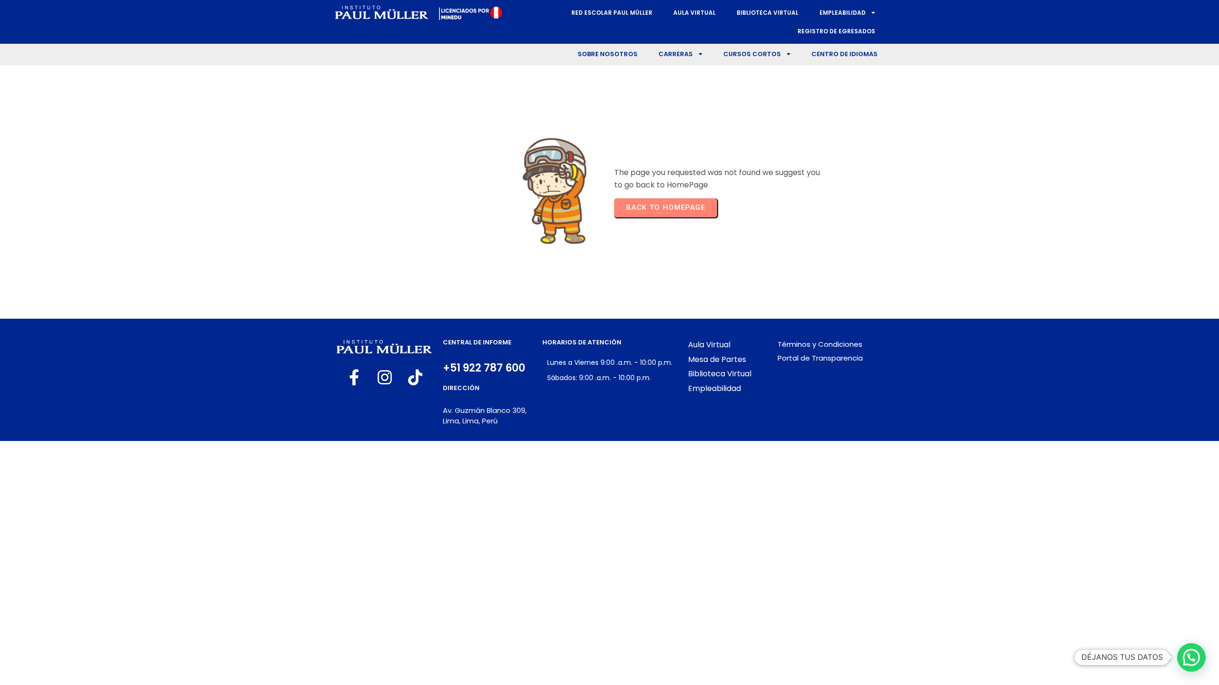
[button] (1191, 657)
